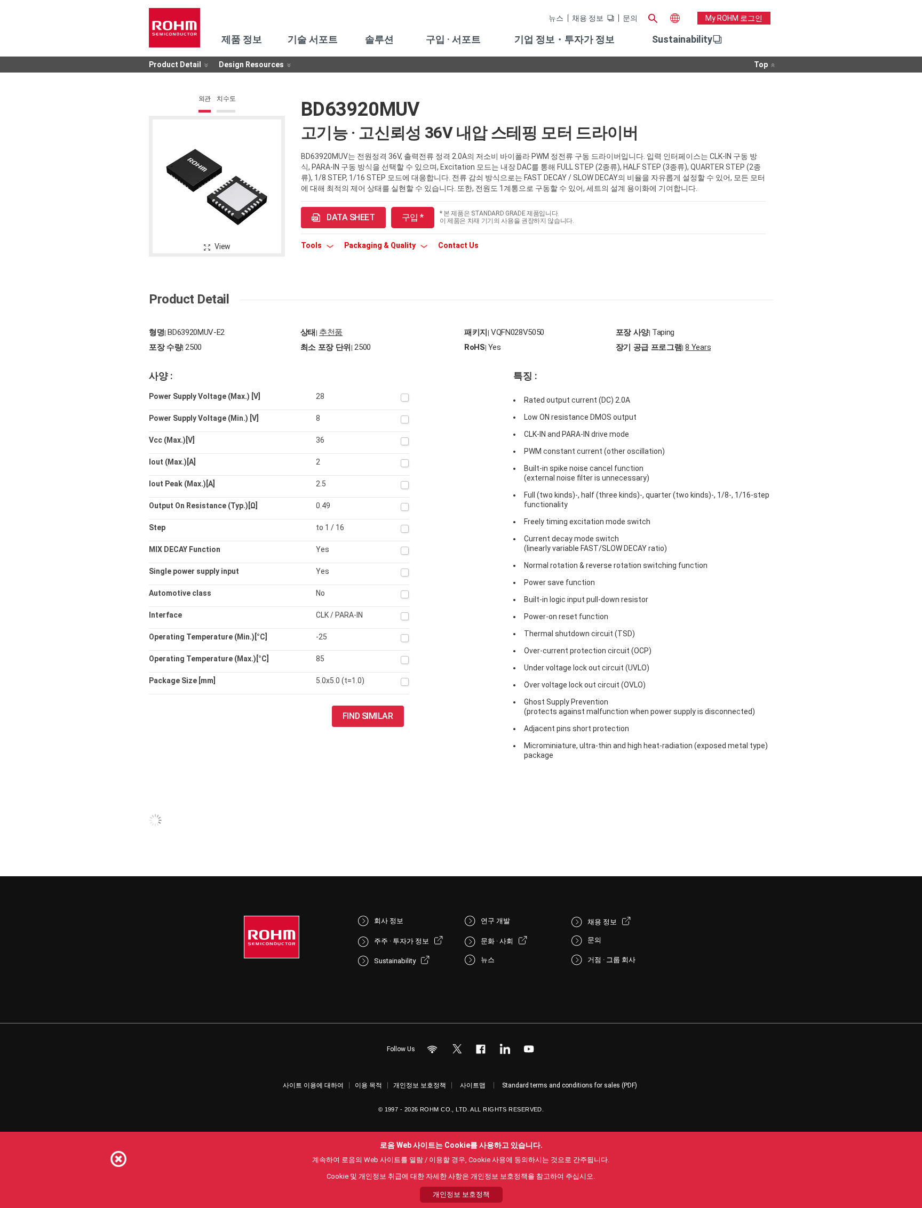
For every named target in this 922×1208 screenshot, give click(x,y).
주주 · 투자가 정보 (401, 941)
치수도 (226, 98)
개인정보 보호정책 (419, 1085)
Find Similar (368, 716)
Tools (312, 245)
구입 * (413, 217)
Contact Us (458, 245)
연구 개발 (495, 921)
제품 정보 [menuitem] (241, 39)
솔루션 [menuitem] (379, 39)
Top (761, 64)
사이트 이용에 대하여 (313, 1085)
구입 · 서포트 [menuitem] (453, 39)
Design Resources (251, 64)
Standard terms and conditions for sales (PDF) (569, 1085)
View (222, 246)
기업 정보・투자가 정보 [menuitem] (564, 39)
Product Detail (175, 64)
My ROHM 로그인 (733, 18)
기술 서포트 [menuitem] (313, 39)
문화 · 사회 (497, 941)
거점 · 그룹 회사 (611, 960)
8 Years (698, 347)
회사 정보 (388, 921)
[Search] (652, 17)
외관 (204, 98)
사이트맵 (473, 1085)
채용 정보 (587, 18)
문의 (630, 18)
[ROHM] (174, 31)
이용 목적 (368, 1085)
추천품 (331, 332)
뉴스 (556, 18)
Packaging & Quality (380, 245)
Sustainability (682, 39)
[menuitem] (682, 39)
